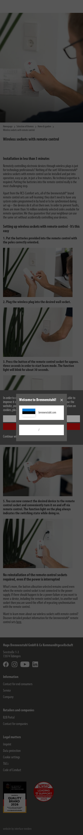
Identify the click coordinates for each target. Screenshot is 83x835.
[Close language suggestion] (61, 400)
